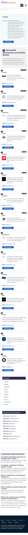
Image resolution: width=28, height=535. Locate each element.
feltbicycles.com (10, 346)
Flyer (3, 295)
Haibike (4, 175)
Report (17, 522)
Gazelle (5, 17)
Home (3, 9)
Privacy (14, 520)
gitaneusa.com (10, 325)
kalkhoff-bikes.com (11, 102)
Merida (4, 254)
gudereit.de (9, 205)
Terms (20, 520)
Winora (4, 133)
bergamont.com (10, 123)
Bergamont (5, 112)
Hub (8, 520)
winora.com (9, 144)
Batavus (4, 154)
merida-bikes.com (10, 264)
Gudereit (4, 196)
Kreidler (4, 356)
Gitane (4, 315)
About (3, 522)
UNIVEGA (4, 274)
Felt (3, 335)
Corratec (4, 72)
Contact (10, 522)
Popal (3, 215)
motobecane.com (10, 244)
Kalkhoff (4, 93)
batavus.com (9, 165)
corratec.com (9, 83)
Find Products (8, 41)
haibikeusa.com (10, 186)
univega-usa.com (10, 285)
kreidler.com (9, 367)
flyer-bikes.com (10, 305)
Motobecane (5, 234)
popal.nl (8, 224)
